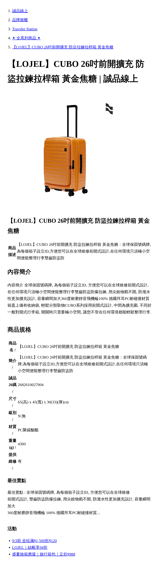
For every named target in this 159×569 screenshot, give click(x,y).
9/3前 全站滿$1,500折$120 (34, 541)
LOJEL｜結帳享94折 (29, 547)
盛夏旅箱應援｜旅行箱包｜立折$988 (43, 554)
